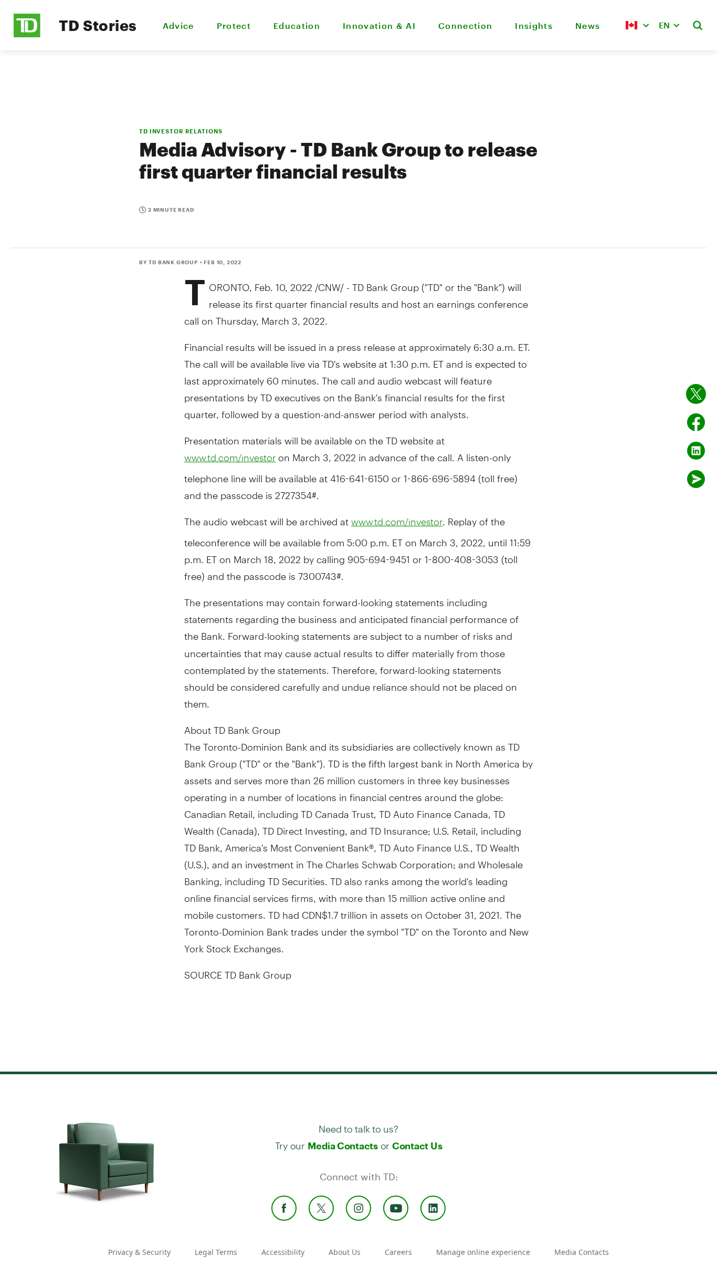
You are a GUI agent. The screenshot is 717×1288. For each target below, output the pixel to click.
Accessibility (282, 1252)
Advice (178, 25)
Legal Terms (216, 1252)
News (587, 25)
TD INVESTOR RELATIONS (180, 131)
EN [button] (664, 25)
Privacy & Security (139, 1252)
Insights (534, 25)
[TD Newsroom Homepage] (27, 34)
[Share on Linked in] (696, 451)
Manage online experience (483, 1252)
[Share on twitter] (696, 394)
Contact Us (417, 1145)
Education (296, 25)
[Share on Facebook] (696, 422)
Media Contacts (343, 1145)
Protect (234, 25)
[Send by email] (696, 479)
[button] (637, 25)
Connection (465, 25)
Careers (398, 1252)
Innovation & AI (379, 25)
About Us (345, 1252)
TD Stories (98, 25)
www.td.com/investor (230, 457)
